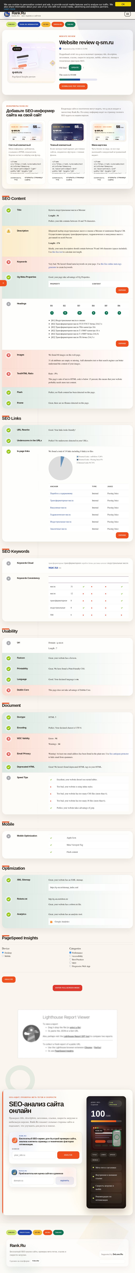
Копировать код (16, 179)
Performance (77, 952)
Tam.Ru (70, 24)
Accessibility (77, 956)
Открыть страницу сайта (34, 179)
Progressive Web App (81, 966)
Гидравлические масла (60, 514)
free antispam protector (119, 753)
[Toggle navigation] (127, 13)
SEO (74, 962)
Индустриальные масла (60, 521)
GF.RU (45, 24)
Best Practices (78, 959)
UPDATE (75, 67)
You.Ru (35, 1261)
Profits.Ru (25, 1232)
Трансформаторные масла (61, 500)
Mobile (8, 956)
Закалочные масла (58, 528)
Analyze (9, 979)
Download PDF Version (73, 86)
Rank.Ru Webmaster (29, 24)
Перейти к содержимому (61, 493)
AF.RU (47, 1232)
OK (123, 4)
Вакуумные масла (58, 507)
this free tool (57, 251)
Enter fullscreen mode (67, 988)
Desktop (8, 952)
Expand (122, 290)
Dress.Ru (58, 24)
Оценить (64, 1181)
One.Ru (11, 24)
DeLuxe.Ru (118, 1254)
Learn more (9, 8)
